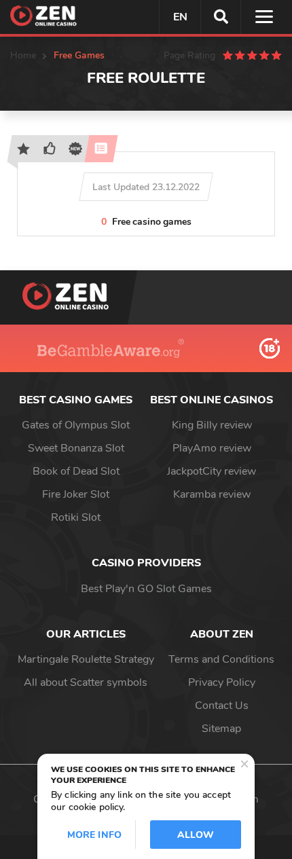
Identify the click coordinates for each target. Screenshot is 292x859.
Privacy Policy (221, 682)
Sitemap (221, 728)
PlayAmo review (211, 448)
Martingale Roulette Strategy (86, 659)
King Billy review (212, 425)
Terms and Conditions (221, 659)
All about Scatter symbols (85, 682)
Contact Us (222, 705)
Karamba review (212, 494)
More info (94, 834)
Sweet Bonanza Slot (76, 448)
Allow (195, 834)
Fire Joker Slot (75, 494)
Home (23, 55)
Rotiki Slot (76, 517)
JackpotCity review (211, 471)
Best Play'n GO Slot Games (146, 588)
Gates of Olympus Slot (76, 425)
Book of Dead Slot (76, 471)
